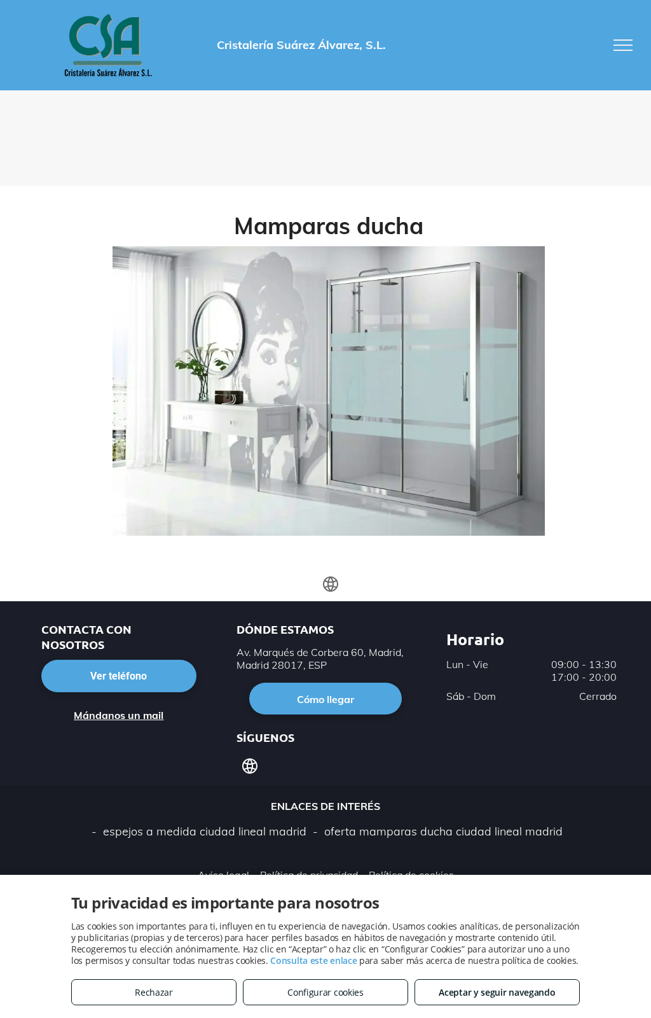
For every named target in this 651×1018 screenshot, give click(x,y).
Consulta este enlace (313, 960)
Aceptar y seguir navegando (497, 992)
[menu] (623, 45)
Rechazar (154, 992)
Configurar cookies (325, 992)
